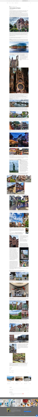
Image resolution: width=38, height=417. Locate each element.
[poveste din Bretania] (10, 378)
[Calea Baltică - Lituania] (19, 378)
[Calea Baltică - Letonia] (27, 378)
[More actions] (28, 6)
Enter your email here (26, 409)
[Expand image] (12, 114)
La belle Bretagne (9, 381)
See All (30, 375)
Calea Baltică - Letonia (26, 381)
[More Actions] (28, 392)
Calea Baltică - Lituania (18, 381)
